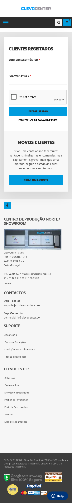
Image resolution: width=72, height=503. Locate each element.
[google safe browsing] (23, 480)
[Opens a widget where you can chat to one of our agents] (57, 496)
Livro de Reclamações (15, 422)
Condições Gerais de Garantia (20, 349)
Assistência (10, 335)
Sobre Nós (9, 378)
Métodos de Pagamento (16, 392)
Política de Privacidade (16, 400)
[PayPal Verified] (27, 495)
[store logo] (36, 8)
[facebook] (7, 205)
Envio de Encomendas (16, 407)
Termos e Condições (15, 342)
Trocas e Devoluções (15, 357)
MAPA (8, 283)
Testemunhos (11, 385)
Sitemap (8, 414)
